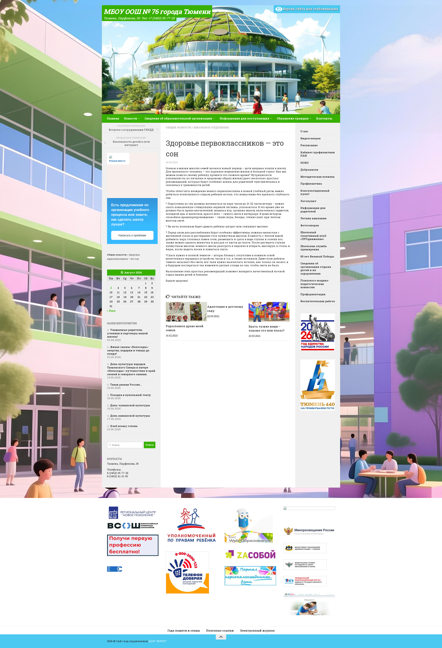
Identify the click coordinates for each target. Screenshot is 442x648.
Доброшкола (309, 169)
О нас (304, 131)
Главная (113, 118)
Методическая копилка (317, 176)
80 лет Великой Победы (317, 256)
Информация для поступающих (244, 118)
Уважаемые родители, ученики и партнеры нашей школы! (127, 333)
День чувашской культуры (130, 405)
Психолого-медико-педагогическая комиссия (314, 284)
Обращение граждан (293, 118)
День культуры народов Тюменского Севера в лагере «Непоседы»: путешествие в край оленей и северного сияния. (131, 369)
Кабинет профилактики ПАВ (317, 154)
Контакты (324, 118)
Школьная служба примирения (313, 247)
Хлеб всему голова (123, 426)
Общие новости (178, 127)
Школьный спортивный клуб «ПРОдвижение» (313, 236)
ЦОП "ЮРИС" (158, 641)
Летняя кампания (313, 218)
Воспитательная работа (317, 301)
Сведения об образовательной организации (178, 118)
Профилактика (311, 183)
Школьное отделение (211, 127)
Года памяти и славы (183, 630)
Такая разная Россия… (126, 384)
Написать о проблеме (132, 235)
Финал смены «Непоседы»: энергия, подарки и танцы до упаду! (128, 350)
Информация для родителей (312, 209)
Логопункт (308, 201)
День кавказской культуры (130, 415)
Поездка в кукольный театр (130, 395)
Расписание (309, 145)
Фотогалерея (309, 225)
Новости (130, 118)
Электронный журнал (257, 630)
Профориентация (312, 294)
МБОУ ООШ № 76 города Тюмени (157, 11)
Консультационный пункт (314, 192)
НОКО (304, 162)
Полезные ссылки (220, 630)
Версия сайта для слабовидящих (310, 9)
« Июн (111, 310)
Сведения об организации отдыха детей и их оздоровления (315, 268)
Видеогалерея (310, 138)
